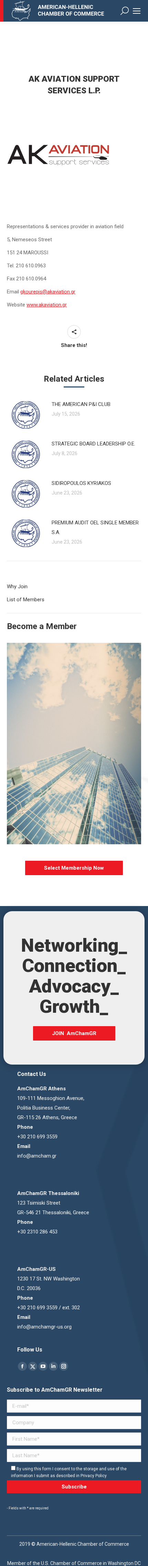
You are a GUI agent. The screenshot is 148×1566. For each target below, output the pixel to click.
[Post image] (26, 415)
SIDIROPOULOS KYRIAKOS (81, 483)
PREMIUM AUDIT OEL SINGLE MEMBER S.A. (95, 527)
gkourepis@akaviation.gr (47, 292)
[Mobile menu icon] (136, 11)
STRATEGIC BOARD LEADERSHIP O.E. (93, 444)
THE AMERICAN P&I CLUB (81, 404)
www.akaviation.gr (47, 305)
